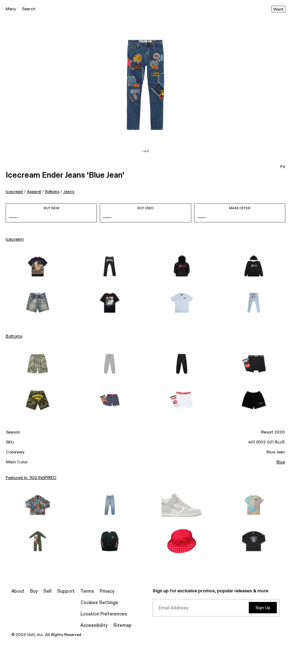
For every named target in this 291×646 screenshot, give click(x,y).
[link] (37, 266)
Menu (11, 9)
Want (278, 9)
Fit (282, 167)
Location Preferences (104, 614)
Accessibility (94, 625)
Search (28, 9)
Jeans (68, 192)
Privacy (107, 591)
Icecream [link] (15, 239)
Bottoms (52, 192)
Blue (280, 462)
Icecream (14, 192)
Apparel (34, 192)
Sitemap (122, 625)
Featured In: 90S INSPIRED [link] (31, 478)
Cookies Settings (99, 603)
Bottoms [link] (14, 336)
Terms (87, 591)
